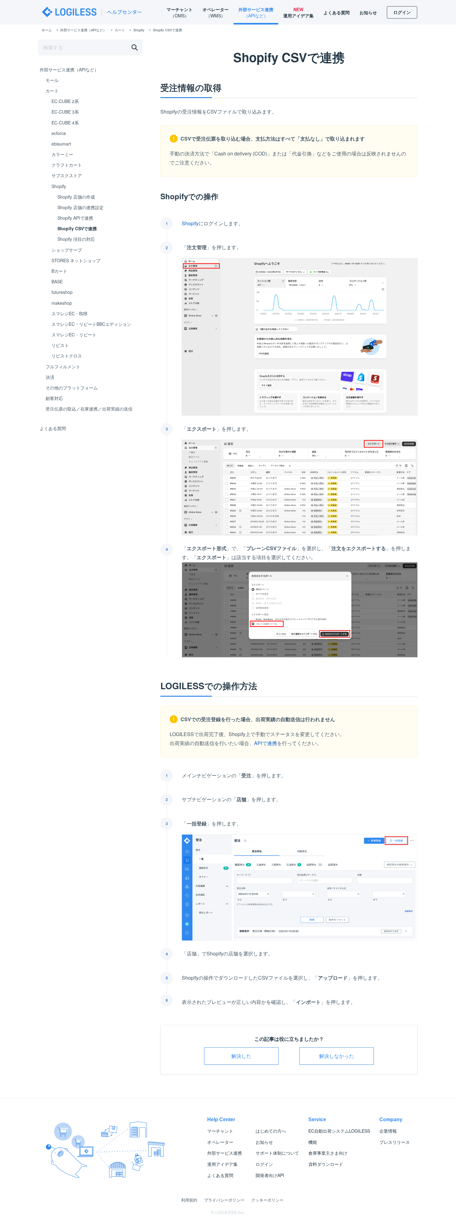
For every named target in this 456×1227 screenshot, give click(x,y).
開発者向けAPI (270, 1175)
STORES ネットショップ (76, 260)
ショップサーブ (66, 250)
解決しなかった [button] (336, 1055)
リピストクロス (66, 356)
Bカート (59, 271)
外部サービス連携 (224, 1153)
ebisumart (61, 144)
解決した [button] (241, 1055)
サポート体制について (277, 1153)
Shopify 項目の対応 (76, 239)
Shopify (190, 223)
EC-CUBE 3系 (65, 112)
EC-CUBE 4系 (65, 122)
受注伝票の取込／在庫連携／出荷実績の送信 (89, 409)
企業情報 (388, 1131)
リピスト (60, 345)
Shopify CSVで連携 (77, 228)
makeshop (61, 303)
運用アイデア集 (222, 1164)
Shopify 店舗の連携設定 (80, 207)
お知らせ (264, 1142)
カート (52, 91)
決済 (50, 377)
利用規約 (189, 1200)
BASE (57, 281)
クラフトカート (66, 165)
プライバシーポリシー (224, 1200)
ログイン (264, 1164)
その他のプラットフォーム (72, 387)
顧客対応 (54, 398)
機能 (312, 1142)
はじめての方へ (271, 1131)
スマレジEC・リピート (73, 334)
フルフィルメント (63, 366)
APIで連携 (265, 743)
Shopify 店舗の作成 (76, 197)
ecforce (58, 133)
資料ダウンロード (325, 1164)
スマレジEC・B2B (69, 313)
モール (52, 80)
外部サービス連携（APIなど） (69, 69)
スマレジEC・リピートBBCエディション (91, 324)
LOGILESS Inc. (230, 1212)
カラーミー (62, 154)
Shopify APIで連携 (75, 218)
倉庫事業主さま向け (327, 1153)
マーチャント (220, 1131)
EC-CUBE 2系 (65, 101)
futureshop (62, 292)
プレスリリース (394, 1142)
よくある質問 (53, 428)
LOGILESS (339, 1131)
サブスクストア (66, 175)
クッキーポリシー (267, 1200)
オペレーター (220, 1142)
